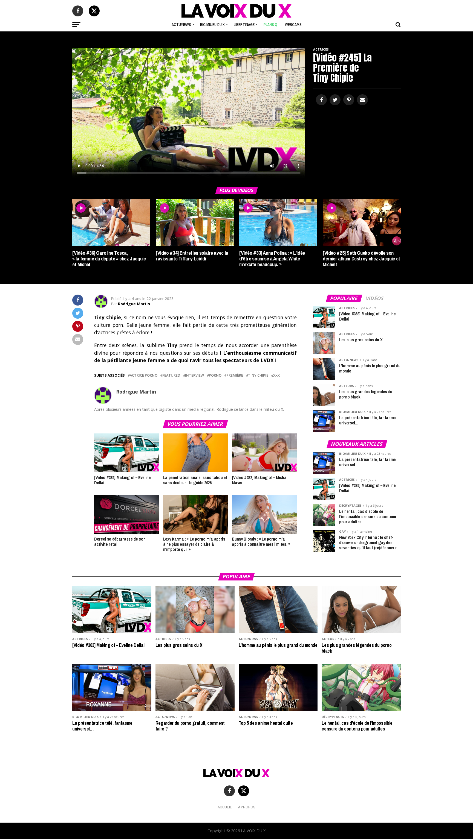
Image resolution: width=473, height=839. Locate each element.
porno (215, 375)
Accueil (225, 806)
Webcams (293, 24)
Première (234, 375)
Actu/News (181, 24)
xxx (276, 375)
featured (171, 375)
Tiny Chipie (258, 375)
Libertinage (244, 24)
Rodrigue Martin (134, 303)
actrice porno (143, 375)
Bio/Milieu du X (212, 24)
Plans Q (270, 24)
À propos (246, 806)
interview (194, 375)
